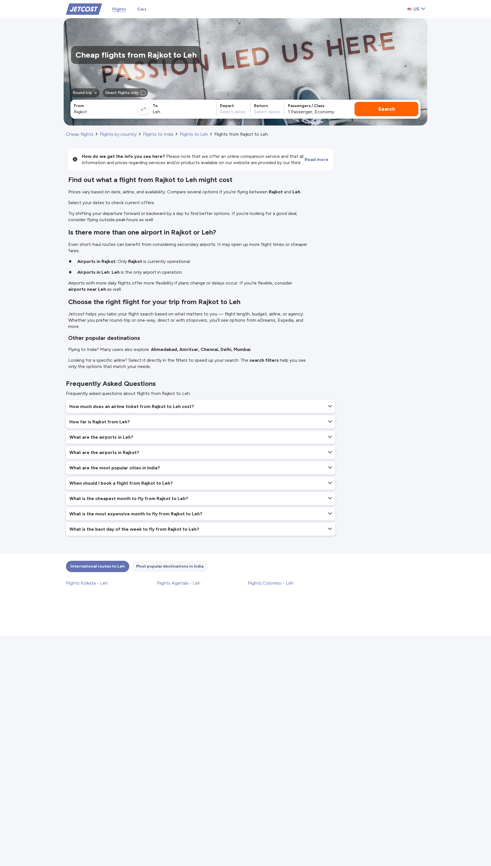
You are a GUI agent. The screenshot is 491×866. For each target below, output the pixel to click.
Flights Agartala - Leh (178, 583)
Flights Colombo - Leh (271, 583)
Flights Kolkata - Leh (87, 583)
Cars (141, 9)
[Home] (84, 8)
